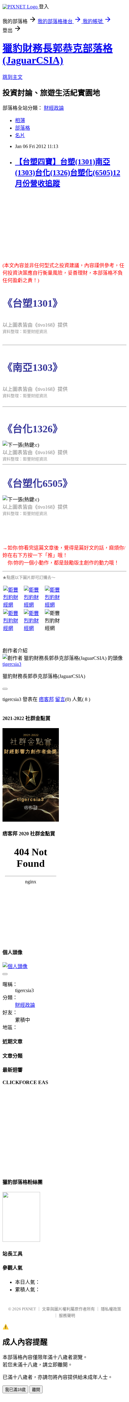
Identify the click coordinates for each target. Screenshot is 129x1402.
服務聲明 (67, 1315)
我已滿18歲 (15, 1389)
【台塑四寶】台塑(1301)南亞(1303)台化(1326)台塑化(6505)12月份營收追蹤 (67, 173)
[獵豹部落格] (21, 1240)
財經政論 (54, 108)
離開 (36, 1389)
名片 (20, 135)
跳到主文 (13, 77)
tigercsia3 (12, 664)
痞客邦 (46, 699)
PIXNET (29, 1309)
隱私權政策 (111, 1309)
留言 (60, 699)
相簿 (20, 120)
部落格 (22, 128)
